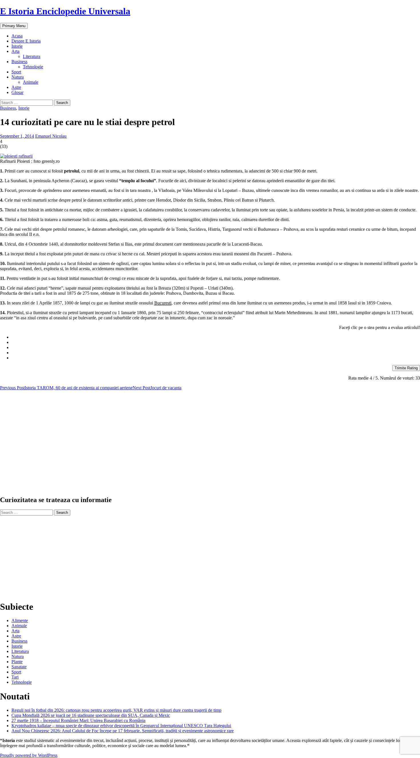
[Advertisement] (171, 445)
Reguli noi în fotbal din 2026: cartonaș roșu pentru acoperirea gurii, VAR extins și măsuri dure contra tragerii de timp (116, 710)
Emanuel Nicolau (51, 136)
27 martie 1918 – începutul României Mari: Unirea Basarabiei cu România (78, 720)
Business (19, 61)
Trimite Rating (406, 368)
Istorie (17, 46)
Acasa (17, 35)
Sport (16, 71)
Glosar (17, 92)
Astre (16, 87)
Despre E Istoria (26, 41)
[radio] (215, 337)
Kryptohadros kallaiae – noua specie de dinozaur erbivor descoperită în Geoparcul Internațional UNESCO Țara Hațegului (121, 725)
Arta (15, 51)
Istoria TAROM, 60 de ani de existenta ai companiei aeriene (66, 387)
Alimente (19, 620)
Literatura (31, 56)
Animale (30, 82)
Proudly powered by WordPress (28, 755)
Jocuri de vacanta (157, 387)
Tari (15, 677)
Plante (17, 661)
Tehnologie (33, 66)
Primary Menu (13, 26)
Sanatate (19, 666)
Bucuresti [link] (162, 302)
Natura (17, 77)
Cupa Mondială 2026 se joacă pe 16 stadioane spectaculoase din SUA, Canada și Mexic (90, 715)
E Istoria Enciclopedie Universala (65, 11)
